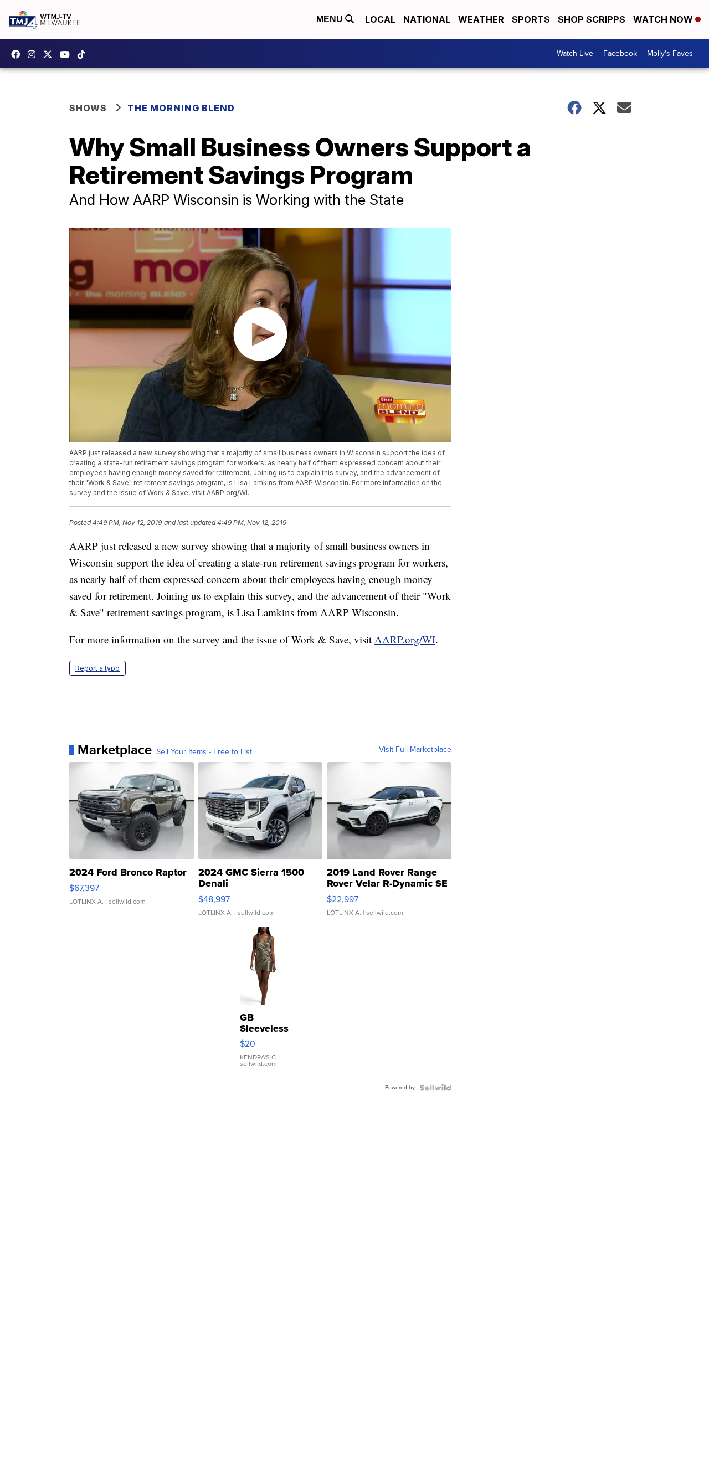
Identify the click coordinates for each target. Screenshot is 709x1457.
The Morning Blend (181, 108)
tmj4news (34, 54)
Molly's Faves (670, 53)
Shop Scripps (591, 19)
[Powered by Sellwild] (435, 1088)
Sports (531, 19)
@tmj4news (84, 54)
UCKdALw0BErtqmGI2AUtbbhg (67, 54)
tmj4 (18, 54)
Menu (330, 19)
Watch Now (664, 19)
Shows (88, 108)
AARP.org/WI (404, 639)
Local (380, 19)
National (426, 19)
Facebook (620, 53)
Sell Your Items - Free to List (204, 752)
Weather (481, 19)
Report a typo (97, 668)
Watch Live (575, 53)
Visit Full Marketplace (415, 750)
